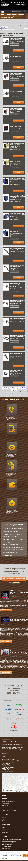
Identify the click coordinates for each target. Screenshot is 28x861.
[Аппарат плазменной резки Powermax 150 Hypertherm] (6, 115)
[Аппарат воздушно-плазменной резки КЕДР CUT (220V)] (6, 148)
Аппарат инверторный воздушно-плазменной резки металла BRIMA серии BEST (17, 215)
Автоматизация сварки (7, 844)
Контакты (4, 817)
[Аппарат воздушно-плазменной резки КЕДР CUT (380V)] (6, 164)
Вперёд (23, 387)
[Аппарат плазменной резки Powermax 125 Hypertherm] (6, 96)
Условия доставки (6, 799)
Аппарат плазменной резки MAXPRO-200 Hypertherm (16, 125)
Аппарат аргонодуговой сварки (9, 842)
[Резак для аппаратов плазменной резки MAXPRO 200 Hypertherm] (6, 342)
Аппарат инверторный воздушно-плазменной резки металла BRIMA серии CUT (17, 180)
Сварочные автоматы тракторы (9, 841)
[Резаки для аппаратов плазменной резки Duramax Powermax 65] (6, 290)
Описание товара (14, 44)
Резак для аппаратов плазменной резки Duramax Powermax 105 (17, 319)
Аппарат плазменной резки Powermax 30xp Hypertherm (16, 39)
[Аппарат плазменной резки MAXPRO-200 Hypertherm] (6, 131)
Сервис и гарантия (6, 805)
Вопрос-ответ (5, 819)
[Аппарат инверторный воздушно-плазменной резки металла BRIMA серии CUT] (6, 185)
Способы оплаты (5, 803)
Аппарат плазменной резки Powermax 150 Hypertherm (16, 109)
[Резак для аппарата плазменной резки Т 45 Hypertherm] (6, 271)
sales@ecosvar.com (21, 7)
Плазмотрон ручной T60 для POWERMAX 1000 (16, 354)
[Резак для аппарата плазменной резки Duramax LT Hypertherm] (6, 255)
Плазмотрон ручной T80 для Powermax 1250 (16, 371)
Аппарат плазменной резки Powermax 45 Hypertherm (16, 55)
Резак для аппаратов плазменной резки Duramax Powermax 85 (17, 301)
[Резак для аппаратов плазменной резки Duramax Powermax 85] (6, 306)
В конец (14, 390)
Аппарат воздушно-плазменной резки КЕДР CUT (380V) (17, 160)
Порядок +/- (4, 27)
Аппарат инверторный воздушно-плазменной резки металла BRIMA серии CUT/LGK (17, 196)
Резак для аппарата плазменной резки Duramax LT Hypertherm (17, 249)
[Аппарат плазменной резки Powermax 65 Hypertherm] (6, 79)
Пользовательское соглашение (9, 810)
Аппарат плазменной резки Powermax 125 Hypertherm (16, 90)
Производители (5, 832)
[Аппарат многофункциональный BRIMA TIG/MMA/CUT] (6, 236)
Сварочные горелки (6, 848)
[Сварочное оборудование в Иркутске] (5, 5)
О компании (4, 798)
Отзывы (3, 807)
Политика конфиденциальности (9, 808)
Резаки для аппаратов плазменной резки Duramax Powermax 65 (16, 285)
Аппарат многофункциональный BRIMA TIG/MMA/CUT (17, 230)
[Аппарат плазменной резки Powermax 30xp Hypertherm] (6, 44)
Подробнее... (6, 610)
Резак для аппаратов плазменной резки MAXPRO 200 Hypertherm (17, 336)
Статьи (3, 830)
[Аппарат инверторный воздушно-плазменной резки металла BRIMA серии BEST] (6, 220)
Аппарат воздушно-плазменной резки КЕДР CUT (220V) (17, 144)
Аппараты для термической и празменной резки (12, 15)
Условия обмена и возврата (8, 801)
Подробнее (4, 858)
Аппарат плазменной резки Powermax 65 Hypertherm (16, 74)
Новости (3, 829)
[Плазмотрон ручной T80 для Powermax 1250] (6, 377)
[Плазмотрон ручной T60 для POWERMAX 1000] (6, 360)
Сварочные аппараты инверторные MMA (11, 839)
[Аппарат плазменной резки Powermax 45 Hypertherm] (6, 61)
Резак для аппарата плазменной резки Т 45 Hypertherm (17, 265)
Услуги (3, 827)
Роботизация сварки (6, 846)
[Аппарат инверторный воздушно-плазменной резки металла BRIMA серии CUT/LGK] (6, 201)
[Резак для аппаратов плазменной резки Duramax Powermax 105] (6, 325)
